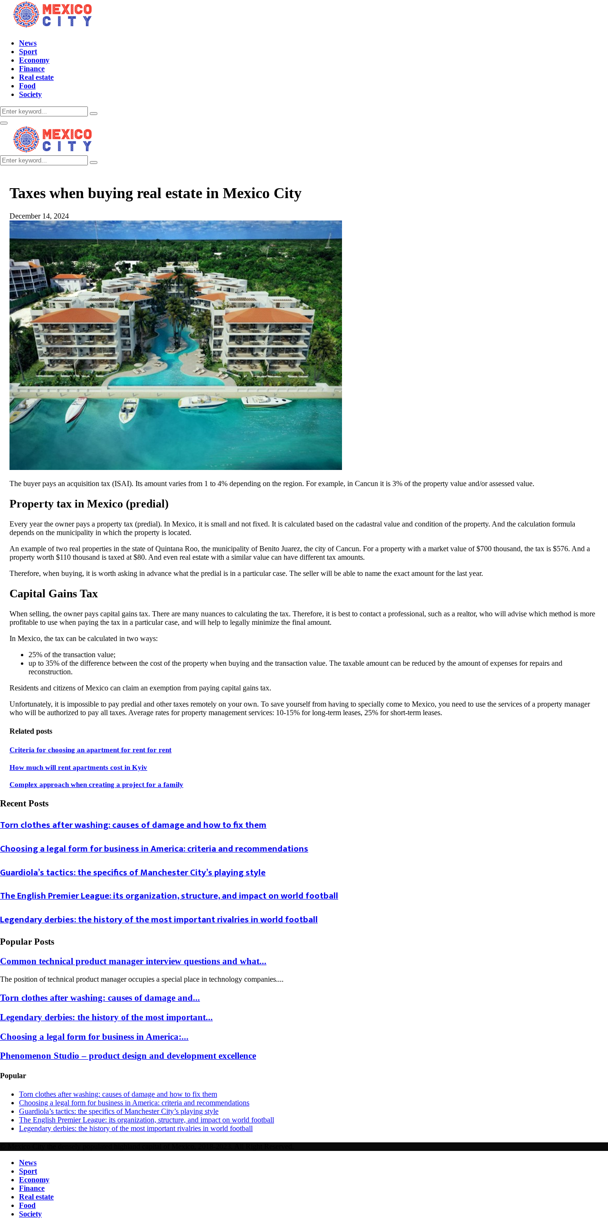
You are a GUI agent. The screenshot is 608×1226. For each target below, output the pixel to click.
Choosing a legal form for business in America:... (94, 1037)
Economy (34, 60)
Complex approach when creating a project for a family (96, 784)
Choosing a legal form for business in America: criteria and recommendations (154, 849)
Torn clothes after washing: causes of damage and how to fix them (133, 825)
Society (30, 94)
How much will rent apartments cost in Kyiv (78, 767)
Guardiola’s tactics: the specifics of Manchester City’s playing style (133, 872)
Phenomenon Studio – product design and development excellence (128, 1056)
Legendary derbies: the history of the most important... (106, 1017)
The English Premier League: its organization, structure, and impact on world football (169, 896)
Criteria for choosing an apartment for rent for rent (90, 750)
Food (27, 86)
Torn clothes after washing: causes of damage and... (100, 998)
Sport (28, 52)
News (28, 43)
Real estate (36, 77)
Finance (32, 69)
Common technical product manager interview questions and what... (133, 961)
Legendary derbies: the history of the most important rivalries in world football (159, 919)
